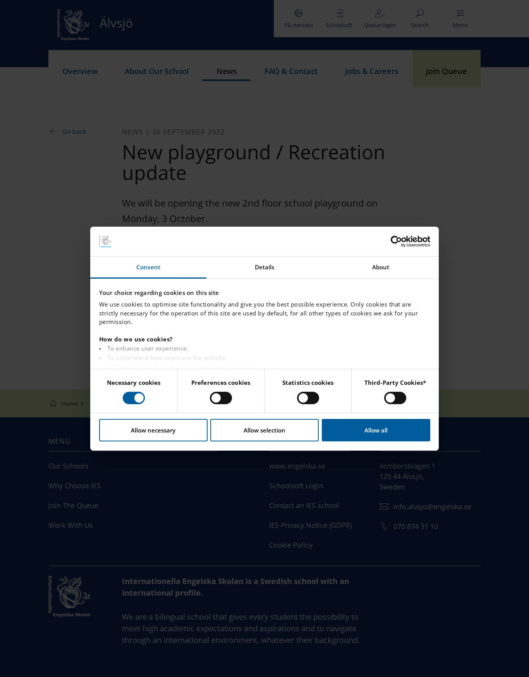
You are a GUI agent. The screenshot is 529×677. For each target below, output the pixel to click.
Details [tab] (265, 267)
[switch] (221, 398)
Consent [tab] (148, 267)
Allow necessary (153, 430)
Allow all (376, 430)
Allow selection (264, 430)
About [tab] (381, 267)
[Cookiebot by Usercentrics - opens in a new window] (396, 241)
